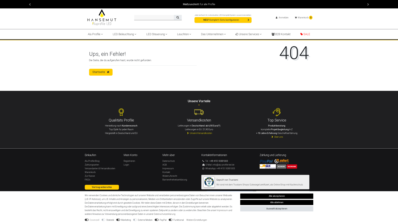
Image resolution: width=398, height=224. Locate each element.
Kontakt (166, 172)
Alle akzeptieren (277, 196)
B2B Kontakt (283, 34)
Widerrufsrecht (169, 176)
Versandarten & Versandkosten (100, 168)
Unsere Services (249, 34)
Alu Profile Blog (92, 161)
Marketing (126, 220)
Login (126, 164)
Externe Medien (145, 220)
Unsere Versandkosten (201, 133)
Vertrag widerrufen (102, 187)
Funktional (179, 220)
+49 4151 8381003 (225, 168)
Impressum (222, 210)
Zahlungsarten (92, 164)
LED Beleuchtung (123, 34)
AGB (164, 164)
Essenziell (94, 220)
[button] (30, 4)
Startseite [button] (99, 72)
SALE (306, 34)
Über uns (278, 137)
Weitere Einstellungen (196, 220)
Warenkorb (90, 172)
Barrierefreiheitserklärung (174, 179)
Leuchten (183, 34)
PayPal (163, 220)
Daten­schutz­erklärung (164, 214)
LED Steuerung (155, 34)
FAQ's (87, 179)
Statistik (110, 220)
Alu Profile (94, 34)
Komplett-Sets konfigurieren (221, 20)
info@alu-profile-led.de (223, 164)
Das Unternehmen (212, 34)
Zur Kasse (90, 176)
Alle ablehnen (276, 202)
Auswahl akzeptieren (276, 208)
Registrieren (129, 161)
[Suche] (178, 17)
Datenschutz (168, 161)
